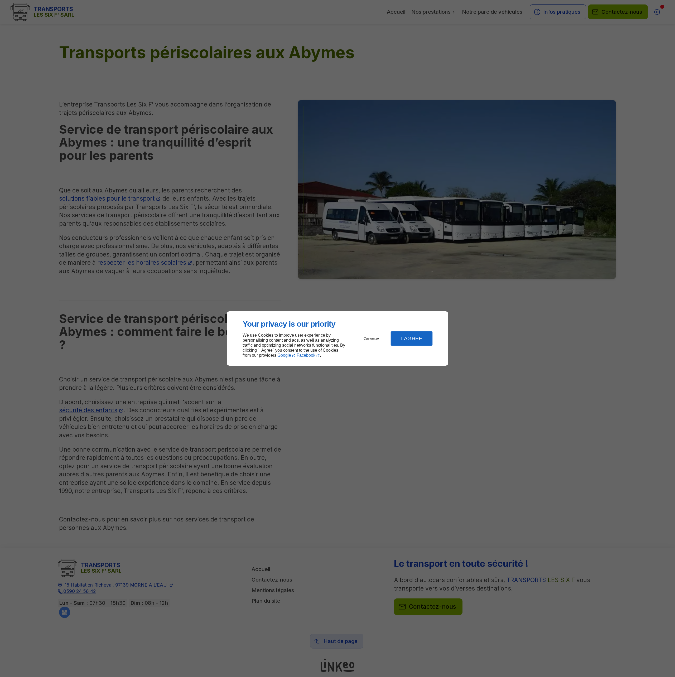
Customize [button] (371, 338)
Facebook (306, 355)
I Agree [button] (411, 338)
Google (284, 355)
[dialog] (337, 338)
